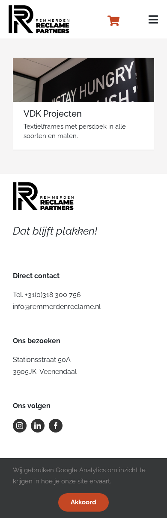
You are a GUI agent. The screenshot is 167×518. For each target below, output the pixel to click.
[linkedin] (38, 426)
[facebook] (56, 426)
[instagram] (20, 426)
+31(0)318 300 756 (53, 295)
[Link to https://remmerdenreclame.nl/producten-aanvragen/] (113, 20)
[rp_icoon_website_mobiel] (40, 8)
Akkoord (83, 502)
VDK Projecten (53, 114)
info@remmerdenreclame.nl (57, 307)
